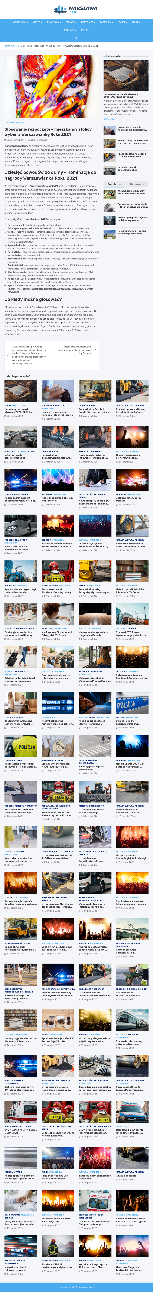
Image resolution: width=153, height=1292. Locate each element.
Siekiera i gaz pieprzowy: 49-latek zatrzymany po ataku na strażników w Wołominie (18, 1091)
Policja (8, 451)
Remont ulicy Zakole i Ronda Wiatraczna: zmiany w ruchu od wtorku (133, 143)
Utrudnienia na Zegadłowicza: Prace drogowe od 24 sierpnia (92, 861)
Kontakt (85, 30)
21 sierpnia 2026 (126, 639)
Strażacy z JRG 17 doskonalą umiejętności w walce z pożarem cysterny (57, 1267)
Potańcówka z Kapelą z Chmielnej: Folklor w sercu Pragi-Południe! (131, 678)
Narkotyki (9, 1261)
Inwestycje (48, 760)
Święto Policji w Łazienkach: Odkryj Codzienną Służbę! (127, 724)
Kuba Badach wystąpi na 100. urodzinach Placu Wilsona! (93, 1267)
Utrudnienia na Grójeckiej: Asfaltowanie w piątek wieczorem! (57, 858)
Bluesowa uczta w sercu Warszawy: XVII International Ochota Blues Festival (58, 1223)
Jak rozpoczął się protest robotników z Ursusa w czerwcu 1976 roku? (57, 678)
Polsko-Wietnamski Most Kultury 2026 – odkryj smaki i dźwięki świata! (132, 1221)
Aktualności (19, 22)
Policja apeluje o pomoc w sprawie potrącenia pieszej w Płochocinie (20, 1178)
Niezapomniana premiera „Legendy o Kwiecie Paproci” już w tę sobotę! (93, 635)
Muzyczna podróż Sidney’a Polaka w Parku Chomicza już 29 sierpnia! (57, 546)
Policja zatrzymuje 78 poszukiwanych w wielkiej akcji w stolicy (19, 501)
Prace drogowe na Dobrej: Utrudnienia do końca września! (132, 157)
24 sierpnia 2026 (126, 416)
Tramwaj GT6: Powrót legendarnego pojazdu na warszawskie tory (131, 635)
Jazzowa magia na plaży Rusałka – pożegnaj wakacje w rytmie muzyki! (20, 904)
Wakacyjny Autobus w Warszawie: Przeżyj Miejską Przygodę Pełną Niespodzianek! (94, 682)
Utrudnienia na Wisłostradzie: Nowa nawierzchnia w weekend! (131, 995)
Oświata (32, 629)
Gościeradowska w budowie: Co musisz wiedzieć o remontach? (129, 812)
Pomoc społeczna (13, 992)
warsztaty (47, 629)
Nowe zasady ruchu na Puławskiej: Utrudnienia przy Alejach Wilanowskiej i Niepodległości (94, 459)
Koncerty (121, 494)
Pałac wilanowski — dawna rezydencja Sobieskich (132, 232)
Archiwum (69, 30)
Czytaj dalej (109, 119)
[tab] (114, 184)
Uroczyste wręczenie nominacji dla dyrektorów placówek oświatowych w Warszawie (131, 131)
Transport (95, 451)
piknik (45, 1172)
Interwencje (104, 1126)
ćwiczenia (66, 1126)
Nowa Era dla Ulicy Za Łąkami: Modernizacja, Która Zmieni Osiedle (129, 1090)
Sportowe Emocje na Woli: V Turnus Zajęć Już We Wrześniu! (58, 1041)
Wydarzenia (18, 406)
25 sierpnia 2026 (15, 416)
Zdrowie (69, 22)
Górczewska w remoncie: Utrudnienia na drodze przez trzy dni (18, 812)
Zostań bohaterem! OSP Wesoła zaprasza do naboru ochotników (57, 815)
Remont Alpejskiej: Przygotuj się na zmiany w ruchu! (94, 592)
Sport (134, 22)
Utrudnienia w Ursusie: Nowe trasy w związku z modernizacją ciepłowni (56, 1090)
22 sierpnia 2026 (126, 550)
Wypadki (32, 451)
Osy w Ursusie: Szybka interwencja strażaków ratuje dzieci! (92, 1133)
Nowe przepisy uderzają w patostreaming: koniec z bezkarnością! (94, 503)
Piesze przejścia (88, 760)
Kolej (45, 1129)
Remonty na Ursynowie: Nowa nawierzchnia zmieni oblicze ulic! (131, 546)
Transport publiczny (90, 672)
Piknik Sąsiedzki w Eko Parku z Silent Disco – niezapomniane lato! (55, 1178)
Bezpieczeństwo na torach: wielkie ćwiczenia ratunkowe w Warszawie (58, 1136)
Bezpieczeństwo (88, 494)
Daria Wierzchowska (37, 140)
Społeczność (63, 806)
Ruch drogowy (96, 806)
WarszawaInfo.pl (86, 1287)
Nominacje (58, 406)
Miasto (36, 22)
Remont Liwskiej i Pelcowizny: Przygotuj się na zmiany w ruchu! (19, 950)
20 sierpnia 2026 (89, 773)
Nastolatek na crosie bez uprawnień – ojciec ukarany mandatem (20, 766)
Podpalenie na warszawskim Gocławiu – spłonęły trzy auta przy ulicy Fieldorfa (74, 350)
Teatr (92, 717)
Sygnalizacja (86, 763)
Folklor (120, 672)
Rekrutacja (48, 806)
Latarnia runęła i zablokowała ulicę (127, 168)
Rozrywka (105, 22)
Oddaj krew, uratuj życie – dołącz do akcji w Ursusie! (19, 1223)
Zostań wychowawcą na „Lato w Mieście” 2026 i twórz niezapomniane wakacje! (18, 725)
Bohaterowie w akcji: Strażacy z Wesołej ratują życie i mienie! (56, 592)
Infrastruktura (125, 406)
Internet (102, 494)
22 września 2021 (15, 140)
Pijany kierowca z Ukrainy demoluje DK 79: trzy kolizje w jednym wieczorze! (58, 995)
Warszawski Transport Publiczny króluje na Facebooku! (92, 907)
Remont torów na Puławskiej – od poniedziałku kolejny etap (131, 952)
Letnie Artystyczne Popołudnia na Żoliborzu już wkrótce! (95, 546)
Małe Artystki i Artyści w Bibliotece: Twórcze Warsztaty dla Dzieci (130, 592)
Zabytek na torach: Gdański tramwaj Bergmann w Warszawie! (20, 681)
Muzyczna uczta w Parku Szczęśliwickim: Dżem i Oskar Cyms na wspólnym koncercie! (93, 951)
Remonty (90, 406)
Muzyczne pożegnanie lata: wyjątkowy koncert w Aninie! (94, 1041)
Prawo (82, 497)
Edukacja (47, 406)
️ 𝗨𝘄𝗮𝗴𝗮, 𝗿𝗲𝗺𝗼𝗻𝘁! (126, 1175)
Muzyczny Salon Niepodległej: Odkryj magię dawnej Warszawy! (131, 858)
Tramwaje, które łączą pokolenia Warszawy (129, 1043)
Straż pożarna (50, 586)
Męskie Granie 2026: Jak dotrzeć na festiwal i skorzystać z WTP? (130, 766)
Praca (19, 717)
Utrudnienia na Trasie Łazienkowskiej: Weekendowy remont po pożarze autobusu (93, 814)
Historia (120, 629)
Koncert (46, 540)
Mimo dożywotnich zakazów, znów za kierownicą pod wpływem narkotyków (19, 1271)
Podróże (9, 540)
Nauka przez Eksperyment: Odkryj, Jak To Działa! (57, 634)
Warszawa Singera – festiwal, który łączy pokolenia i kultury (128, 1270)
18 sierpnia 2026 (89, 1045)
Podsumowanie (86, 897)
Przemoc (18, 1080)
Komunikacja (22, 672)
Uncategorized (50, 717)
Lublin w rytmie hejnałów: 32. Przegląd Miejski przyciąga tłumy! (57, 950)
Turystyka (53, 22)
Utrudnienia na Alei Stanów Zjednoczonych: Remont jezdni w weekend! (58, 907)
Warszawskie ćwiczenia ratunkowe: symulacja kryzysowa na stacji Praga (131, 1133)
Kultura (9, 122)
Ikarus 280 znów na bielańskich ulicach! (16, 548)
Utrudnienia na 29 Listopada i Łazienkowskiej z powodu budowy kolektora (94, 997)
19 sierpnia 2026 (126, 862)
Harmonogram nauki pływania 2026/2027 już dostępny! (121, 95)
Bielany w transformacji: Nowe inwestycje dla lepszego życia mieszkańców (56, 768)
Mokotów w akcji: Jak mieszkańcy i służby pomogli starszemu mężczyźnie (16, 1000)
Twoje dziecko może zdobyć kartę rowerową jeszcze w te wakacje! (95, 1090)
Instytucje (87, 22)
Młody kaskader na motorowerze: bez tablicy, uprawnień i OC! (57, 724)
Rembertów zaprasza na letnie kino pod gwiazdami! (131, 903)
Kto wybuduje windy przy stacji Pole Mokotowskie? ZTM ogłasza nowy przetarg (133, 194)
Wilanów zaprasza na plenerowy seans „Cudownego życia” (128, 458)
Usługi (121, 22)
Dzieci (101, 1215)
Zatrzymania (21, 494)
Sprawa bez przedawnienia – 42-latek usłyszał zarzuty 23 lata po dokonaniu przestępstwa (133, 208)
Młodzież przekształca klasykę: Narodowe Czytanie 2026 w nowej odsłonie (92, 725)
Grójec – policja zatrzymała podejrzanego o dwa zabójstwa (132, 220)
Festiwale (121, 1261)
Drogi (82, 406)
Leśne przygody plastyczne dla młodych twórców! (20, 1040)
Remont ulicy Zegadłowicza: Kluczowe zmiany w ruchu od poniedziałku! (56, 459)
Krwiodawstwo (12, 1215)
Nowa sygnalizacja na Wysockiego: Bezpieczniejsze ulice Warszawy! (91, 771)
